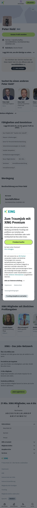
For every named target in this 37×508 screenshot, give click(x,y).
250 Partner (22, 256)
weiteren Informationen (16, 275)
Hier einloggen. (9, 249)
